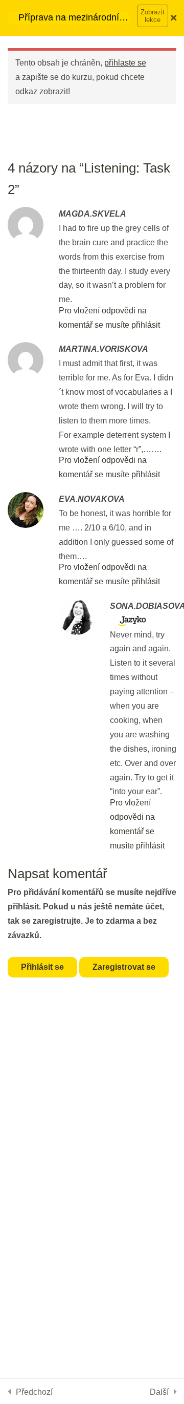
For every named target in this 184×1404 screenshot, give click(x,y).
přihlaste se (125, 62)
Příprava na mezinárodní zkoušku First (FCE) (68, 18)
